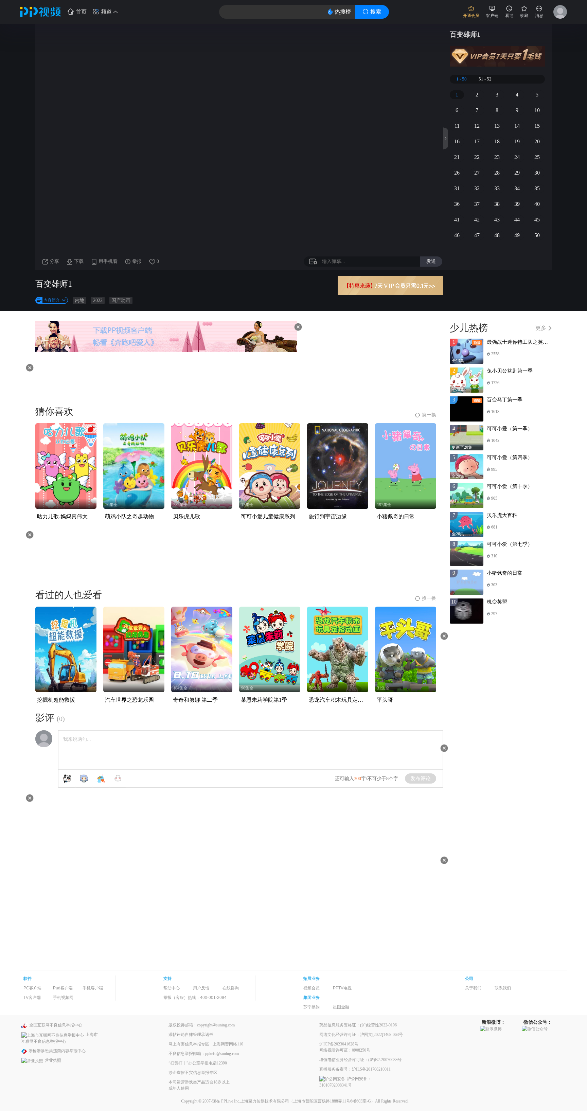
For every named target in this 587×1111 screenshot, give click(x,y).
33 (497, 188)
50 (537, 235)
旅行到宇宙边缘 (328, 516)
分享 (54, 261)
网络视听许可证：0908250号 (344, 1050)
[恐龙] (100, 778)
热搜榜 (343, 12)
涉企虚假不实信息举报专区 (192, 1072)
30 (537, 173)
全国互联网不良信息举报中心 (55, 1025)
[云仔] (117, 778)
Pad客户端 (63, 988)
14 (517, 126)
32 (477, 188)
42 (477, 219)
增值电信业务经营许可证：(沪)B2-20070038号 (360, 1059)
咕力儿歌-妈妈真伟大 (62, 516)
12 (477, 126)
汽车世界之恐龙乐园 (129, 700)
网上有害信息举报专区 (188, 1044)
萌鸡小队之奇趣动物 (129, 516)
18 (497, 141)
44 (517, 219)
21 (457, 157)
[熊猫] (66, 778)
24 (517, 157)
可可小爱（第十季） (510, 486)
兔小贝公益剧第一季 (510, 371)
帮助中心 (171, 988)
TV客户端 (32, 997)
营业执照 (53, 1060)
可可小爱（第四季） (510, 457)
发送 (431, 261)
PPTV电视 (342, 988)
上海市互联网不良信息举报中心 (59, 1037)
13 (497, 126)
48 (497, 235)
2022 (98, 300)
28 (497, 173)
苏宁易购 (311, 1007)
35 (537, 188)
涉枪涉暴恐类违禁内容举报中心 (57, 1051)
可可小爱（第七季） (510, 544)
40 (537, 204)
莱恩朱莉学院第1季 (264, 700)
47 (477, 235)
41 (457, 219)
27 (477, 173)
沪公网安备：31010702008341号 (345, 1082)
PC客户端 (32, 988)
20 (537, 141)
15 (537, 126)
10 (537, 110)
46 (457, 235)
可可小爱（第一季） (510, 428)
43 (497, 219)
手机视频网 (63, 997)
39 (517, 204)
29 (517, 173)
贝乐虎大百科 (502, 515)
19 (517, 141)
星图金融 (341, 1007)
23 (497, 157)
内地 (79, 300)
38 (497, 204)
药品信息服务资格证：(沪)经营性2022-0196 (358, 1025)
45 (537, 219)
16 (457, 141)
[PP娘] (83, 778)
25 (537, 157)
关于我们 (473, 988)
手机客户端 (93, 988)
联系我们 (503, 988)
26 (457, 173)
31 (457, 188)
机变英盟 (497, 602)
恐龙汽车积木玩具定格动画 (341, 700)
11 (457, 126)
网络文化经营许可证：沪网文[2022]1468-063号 (361, 1034)
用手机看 (108, 261)
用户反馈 (201, 988)
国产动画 (120, 300)
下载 (79, 261)
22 (477, 157)
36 (457, 204)
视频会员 (311, 988)
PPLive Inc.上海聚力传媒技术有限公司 (255, 1101)
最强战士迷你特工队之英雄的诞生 (525, 342)
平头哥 (385, 700)
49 (517, 235)
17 (477, 141)
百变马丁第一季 (504, 399)
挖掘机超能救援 (56, 700)
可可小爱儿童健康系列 (268, 516)
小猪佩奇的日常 (396, 516)
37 (477, 204)
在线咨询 (231, 988)
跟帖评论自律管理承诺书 (190, 1034)
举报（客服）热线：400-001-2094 (195, 997)
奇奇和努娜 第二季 (195, 700)
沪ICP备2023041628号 (338, 1044)
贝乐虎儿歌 (186, 516)
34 (517, 188)
